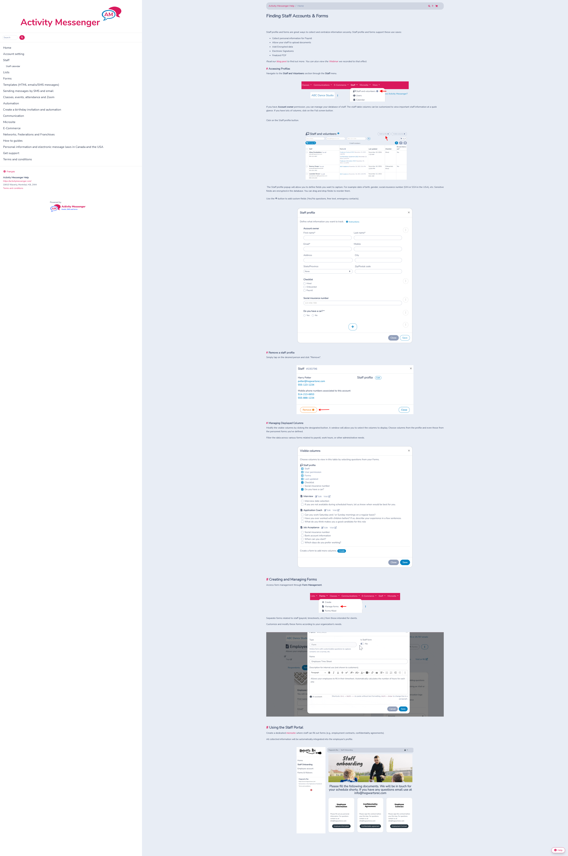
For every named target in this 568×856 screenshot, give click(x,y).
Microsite (9, 122)
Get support (11, 153)
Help (560, 850)
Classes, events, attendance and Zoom (28, 97)
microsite (291, 733)
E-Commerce (12, 128)
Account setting (13, 54)
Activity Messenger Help (281, 6)
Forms (7, 79)
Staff (6, 60)
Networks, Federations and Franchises (29, 134)
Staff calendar (13, 66)
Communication (13, 116)
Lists (6, 72)
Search (7, 37)
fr (433, 6)
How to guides (13, 141)
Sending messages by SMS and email (28, 91)
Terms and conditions (17, 159)
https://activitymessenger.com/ (17, 181)
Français (10, 171)
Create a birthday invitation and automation (32, 110)
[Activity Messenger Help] (71, 16)
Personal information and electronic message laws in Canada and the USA (53, 147)
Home (7, 48)
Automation (11, 103)
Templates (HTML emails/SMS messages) (31, 85)
